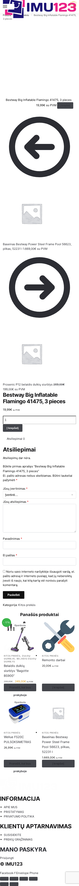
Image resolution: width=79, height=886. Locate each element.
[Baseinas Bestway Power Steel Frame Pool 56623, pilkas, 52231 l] (58, 713)
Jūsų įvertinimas (15, 488)
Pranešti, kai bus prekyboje (20, 688)
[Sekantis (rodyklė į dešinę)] (14, 884)
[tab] (41, 439)
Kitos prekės (26, 605)
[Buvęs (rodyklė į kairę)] (4, 884)
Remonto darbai (53, 660)
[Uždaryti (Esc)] (4, 879)
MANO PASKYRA (23, 849)
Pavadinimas (12, 538)
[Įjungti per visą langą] (23, 879)
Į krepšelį (65, 105)
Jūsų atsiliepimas (16, 502)
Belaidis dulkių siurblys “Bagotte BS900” (16, 671)
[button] (7, 858)
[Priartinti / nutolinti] (33, 879)
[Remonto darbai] (58, 636)
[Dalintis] (14, 879)
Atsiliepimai (16, 439)
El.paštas (10, 555)
